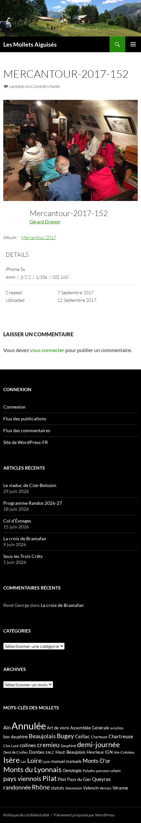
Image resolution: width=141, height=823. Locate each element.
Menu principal (133, 44)
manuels (74, 761)
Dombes (37, 752)
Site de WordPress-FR (25, 442)
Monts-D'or (97, 761)
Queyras (101, 779)
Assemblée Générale (89, 727)
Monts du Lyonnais (32, 769)
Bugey (65, 736)
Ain (6, 727)
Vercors (105, 788)
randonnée (17, 787)
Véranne (120, 787)
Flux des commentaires (26, 430)
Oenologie (72, 770)
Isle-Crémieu (124, 752)
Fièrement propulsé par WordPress (84, 814)
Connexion (14, 407)
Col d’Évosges (17, 520)
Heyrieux (95, 752)
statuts (57, 787)
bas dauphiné (15, 736)
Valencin (91, 787)
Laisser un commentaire (34, 86)
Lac (23, 761)
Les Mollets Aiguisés (30, 44)
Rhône (41, 787)
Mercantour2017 (38, 237)
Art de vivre (58, 727)
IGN (109, 752)
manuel (58, 761)
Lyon (46, 761)
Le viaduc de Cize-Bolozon (29, 485)
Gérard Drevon (45, 221)
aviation (116, 728)
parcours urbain (108, 770)
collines (28, 745)
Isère (11, 760)
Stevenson (73, 788)
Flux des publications (24, 418)
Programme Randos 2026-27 (32, 503)
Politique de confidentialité (26, 814)
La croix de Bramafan (24, 538)
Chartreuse (121, 736)
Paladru (89, 770)
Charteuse (99, 737)
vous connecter (47, 350)
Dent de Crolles (15, 752)
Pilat (49, 778)
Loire (34, 760)
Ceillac (82, 736)
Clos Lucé (11, 746)
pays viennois (22, 778)
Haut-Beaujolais (70, 752)
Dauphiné (68, 746)
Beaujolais (42, 736)
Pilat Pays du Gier (74, 779)
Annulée (28, 725)
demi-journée (98, 744)
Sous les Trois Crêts (23, 556)
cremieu (48, 744)
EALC (50, 752)
